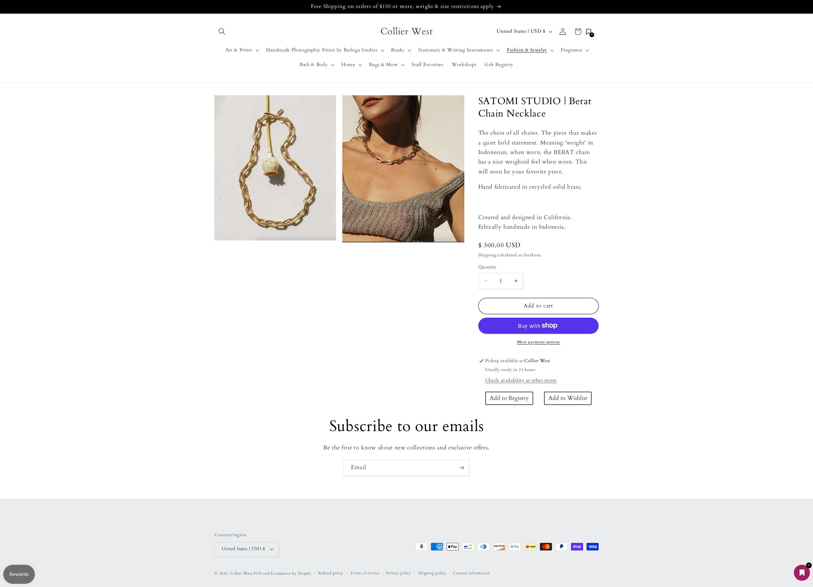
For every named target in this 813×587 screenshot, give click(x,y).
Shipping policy (432, 573)
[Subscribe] (461, 468)
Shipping (487, 255)
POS (258, 573)
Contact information (471, 573)
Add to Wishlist (567, 398)
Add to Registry (509, 398)
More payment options (538, 342)
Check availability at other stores (521, 380)
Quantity (487, 267)
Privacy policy (398, 573)
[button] (222, 31)
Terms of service (365, 573)
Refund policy (330, 573)
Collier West (241, 573)
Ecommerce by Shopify (291, 573)
